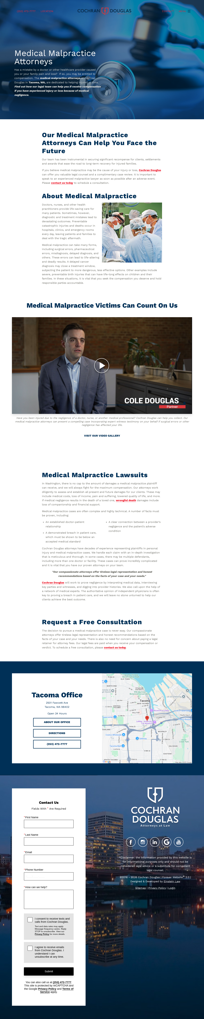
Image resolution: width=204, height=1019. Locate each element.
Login (171, 887)
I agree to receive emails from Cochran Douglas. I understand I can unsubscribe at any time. (49, 952)
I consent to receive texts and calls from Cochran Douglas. (52, 926)
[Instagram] (143, 842)
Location (47, 11)
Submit (49, 971)
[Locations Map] (147, 718)
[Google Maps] (166, 842)
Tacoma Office (57, 695)
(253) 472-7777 (62, 982)
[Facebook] (131, 842)
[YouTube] (178, 842)
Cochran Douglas (150, 170)
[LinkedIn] (154, 842)
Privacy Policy (42, 934)
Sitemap (140, 887)
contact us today (62, 182)
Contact (168, 11)
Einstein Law (172, 881)
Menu (182, 11)
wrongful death (126, 500)
